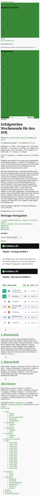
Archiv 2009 (13, 104)
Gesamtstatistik (14, 64)
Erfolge (11, 59)
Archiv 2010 (13, 103)
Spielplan (12, 68)
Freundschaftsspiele (15, 22)
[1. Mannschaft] (6, 330)
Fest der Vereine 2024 (16, 61)
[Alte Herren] (6, 379)
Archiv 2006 (13, 110)
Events (11, 13)
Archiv (11, 70)
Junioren (12, 28)
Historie (11, 57)
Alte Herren (9, 77)
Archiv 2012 (13, 99)
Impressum (8, 31)
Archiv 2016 (13, 92)
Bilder (7, 84)
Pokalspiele (12, 20)
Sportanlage (13, 62)
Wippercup (12, 26)
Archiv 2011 (13, 101)
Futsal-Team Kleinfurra (12, 83)
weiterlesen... (11, 354)
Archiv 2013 (13, 97)
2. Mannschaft (9, 72)
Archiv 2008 (13, 106)
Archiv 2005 (13, 112)
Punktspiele (13, 19)
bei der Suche (5, 115)
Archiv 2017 (13, 90)
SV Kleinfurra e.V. (7, 44)
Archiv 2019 (13, 86)
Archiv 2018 (13, 88)
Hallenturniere (13, 24)
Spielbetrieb (9, 17)
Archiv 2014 (13, 95)
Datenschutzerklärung (12, 33)
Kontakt (7, 30)
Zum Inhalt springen (7, 2)
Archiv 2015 (13, 93)
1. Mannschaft (9, 66)
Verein (11, 15)
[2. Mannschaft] (6, 357)
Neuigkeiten (9, 11)
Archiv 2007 (13, 108)
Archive (3, 237)
